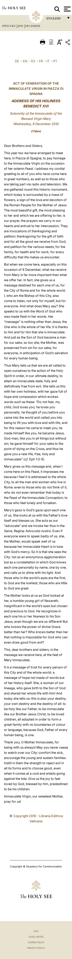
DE (17, 61)
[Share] (68, 42)
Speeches (9, 26)
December (32, 26)
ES (33, 61)
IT (48, 61)
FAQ (36, 931)
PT (55, 61)
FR (41, 61)
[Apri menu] (67, 9)
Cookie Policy (36, 942)
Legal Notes (36, 936)
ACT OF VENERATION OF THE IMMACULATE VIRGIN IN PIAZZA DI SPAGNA (36, 88)
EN (25, 61)
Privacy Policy (36, 948)
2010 (20, 26)
